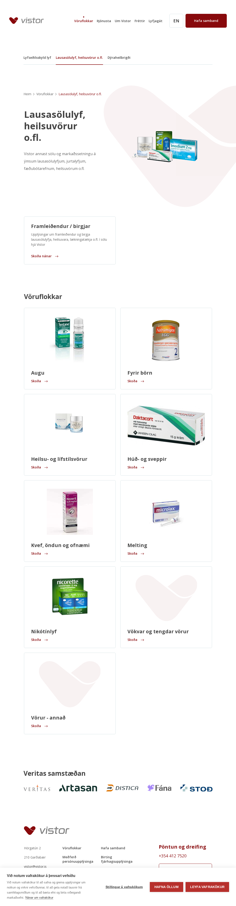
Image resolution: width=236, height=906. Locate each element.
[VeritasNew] (37, 788)
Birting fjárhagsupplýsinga (117, 859)
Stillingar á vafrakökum (124, 887)
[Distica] (122, 788)
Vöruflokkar (83, 21)
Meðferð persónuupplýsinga (77, 859)
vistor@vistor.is (35, 866)
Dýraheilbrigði (119, 57)
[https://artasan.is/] (78, 788)
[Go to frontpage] (26, 20)
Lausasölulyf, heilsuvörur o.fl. (79, 57)
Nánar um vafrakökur (39, 897)
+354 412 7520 (172, 856)
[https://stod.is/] (196, 788)
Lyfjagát (155, 21)
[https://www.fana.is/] (159, 788)
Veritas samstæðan (55, 773)
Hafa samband (113, 848)
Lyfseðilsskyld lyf (37, 57)
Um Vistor (123, 21)
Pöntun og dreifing (182, 847)
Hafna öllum (166, 887)
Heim (27, 94)
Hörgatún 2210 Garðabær (35, 852)
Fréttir (140, 21)
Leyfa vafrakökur (207, 887)
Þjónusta (104, 21)
